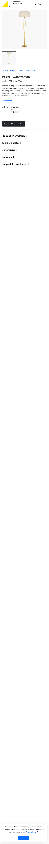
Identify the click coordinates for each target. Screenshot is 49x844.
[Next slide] (45, 29)
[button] (45, 4)
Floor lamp (31, 70)
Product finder (9, 70)
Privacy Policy (31, 832)
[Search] (34, 4)
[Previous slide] (3, 29)
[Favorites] (39, 4)
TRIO (21, 70)
